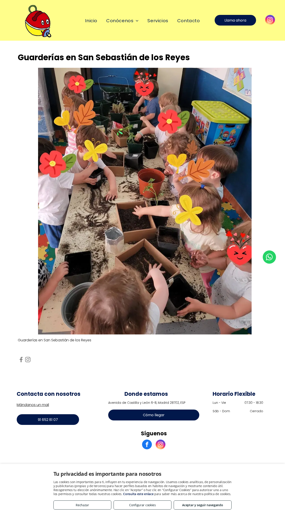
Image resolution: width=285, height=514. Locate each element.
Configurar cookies (142, 505)
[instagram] (270, 20)
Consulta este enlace (138, 494)
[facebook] (147, 445)
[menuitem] (91, 21)
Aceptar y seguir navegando (202, 505)
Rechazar (82, 505)
